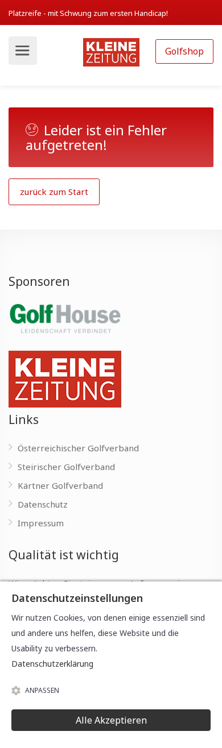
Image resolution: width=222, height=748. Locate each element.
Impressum (41, 523)
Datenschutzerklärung (52, 663)
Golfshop (184, 51)
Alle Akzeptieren (111, 720)
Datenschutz (43, 504)
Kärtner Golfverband (60, 485)
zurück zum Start (54, 191)
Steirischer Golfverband (66, 466)
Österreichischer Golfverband (78, 448)
